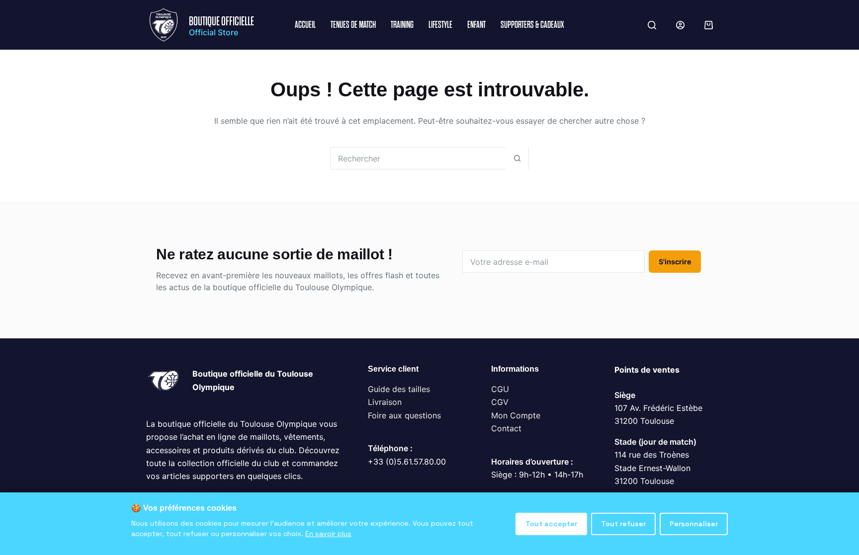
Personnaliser (694, 523)
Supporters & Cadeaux (532, 24)
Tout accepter (551, 523)
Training (402, 24)
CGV (500, 402)
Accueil (305, 24)
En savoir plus (328, 533)
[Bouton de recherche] (517, 158)
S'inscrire (675, 261)
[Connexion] (680, 25)
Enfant (476, 24)
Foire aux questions (404, 415)
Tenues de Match (353, 24)
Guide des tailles (399, 389)
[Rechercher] (652, 25)
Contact (506, 428)
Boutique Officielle (221, 21)
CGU (500, 389)
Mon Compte (515, 415)
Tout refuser (623, 523)
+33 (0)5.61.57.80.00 (407, 462)
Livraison (385, 402)
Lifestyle (440, 24)
